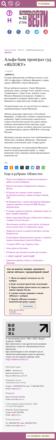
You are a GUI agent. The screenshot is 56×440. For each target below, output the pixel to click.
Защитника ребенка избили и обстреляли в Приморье (25, 261)
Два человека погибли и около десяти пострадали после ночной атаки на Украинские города (27, 225)
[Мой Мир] (16, 167)
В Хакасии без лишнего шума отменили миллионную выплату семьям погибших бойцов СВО (27, 195)
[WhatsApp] (43, 167)
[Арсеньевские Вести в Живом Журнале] (18, 32)
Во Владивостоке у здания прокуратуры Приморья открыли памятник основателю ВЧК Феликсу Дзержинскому (28, 204)
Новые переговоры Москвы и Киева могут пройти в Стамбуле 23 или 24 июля (29, 219)
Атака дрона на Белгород (17, 248)
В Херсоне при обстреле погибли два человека (26, 252)
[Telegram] (32, 167)
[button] (46, 3)
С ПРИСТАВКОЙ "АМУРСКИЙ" (20, 256)
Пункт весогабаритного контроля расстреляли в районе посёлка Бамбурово (27, 180)
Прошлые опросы (15, 314)
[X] (22, 167)
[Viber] (38, 167)
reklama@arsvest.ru (18, 425)
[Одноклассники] (11, 167)
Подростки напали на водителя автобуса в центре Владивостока (27, 232)
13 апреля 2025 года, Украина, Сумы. (22, 244)
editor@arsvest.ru (17, 399)
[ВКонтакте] (6, 167)
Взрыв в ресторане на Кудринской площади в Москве (26, 187)
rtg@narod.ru (16, 415)
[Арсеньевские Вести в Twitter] (36, 32)
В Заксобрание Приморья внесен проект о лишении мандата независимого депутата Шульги (28, 238)
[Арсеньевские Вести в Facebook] (9, 32)
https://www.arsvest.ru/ (17, 359)
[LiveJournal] (27, 167)
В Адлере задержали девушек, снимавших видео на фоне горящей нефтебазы (28, 212)
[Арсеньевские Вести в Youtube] (45, 32)
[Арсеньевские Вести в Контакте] (27, 32)
